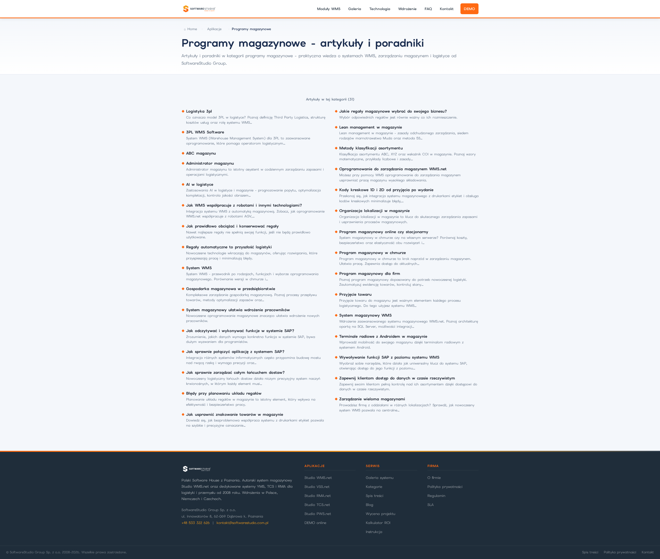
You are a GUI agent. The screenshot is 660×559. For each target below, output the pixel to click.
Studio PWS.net (317, 513)
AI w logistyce (199, 184)
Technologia (379, 8)
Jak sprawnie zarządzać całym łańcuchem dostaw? (235, 372)
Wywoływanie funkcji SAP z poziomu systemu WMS (389, 357)
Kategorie (374, 486)
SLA (430, 504)
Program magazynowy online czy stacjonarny (383, 231)
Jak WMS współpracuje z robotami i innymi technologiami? (244, 205)
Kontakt (447, 8)
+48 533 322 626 (196, 523)
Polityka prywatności (445, 486)
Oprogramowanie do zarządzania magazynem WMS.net (393, 169)
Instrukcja (374, 531)
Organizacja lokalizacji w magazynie (374, 210)
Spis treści (374, 495)
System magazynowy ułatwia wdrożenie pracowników (238, 309)
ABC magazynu (201, 153)
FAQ (428, 8)
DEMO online (315, 522)
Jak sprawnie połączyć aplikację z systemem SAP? (235, 351)
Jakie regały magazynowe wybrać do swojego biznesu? (393, 111)
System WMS (199, 267)
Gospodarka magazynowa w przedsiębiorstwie (230, 288)
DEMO (469, 8)
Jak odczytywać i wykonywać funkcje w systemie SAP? (240, 330)
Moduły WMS (328, 8)
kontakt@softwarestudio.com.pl (242, 523)
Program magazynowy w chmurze (372, 252)
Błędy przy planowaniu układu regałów (223, 393)
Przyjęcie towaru (355, 294)
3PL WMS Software (205, 132)
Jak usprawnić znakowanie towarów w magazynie (234, 414)
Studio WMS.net (318, 477)
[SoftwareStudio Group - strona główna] (199, 8)
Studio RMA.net (317, 495)
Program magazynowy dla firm (369, 273)
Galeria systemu (379, 477)
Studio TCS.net (317, 504)
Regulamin (436, 495)
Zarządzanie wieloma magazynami (372, 399)
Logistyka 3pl (199, 111)
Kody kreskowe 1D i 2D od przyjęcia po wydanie (386, 189)
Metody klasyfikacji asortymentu (371, 148)
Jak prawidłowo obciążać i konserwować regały (232, 226)
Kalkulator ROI (378, 522)
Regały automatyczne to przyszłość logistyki (229, 247)
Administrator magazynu (210, 163)
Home (192, 29)
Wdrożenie (407, 8)
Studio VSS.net (316, 486)
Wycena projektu (380, 513)
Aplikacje (214, 29)
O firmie (434, 477)
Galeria (354, 8)
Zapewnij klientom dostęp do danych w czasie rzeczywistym (397, 378)
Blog (369, 504)
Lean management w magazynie (370, 127)
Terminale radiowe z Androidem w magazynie (383, 336)
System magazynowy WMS (365, 315)
